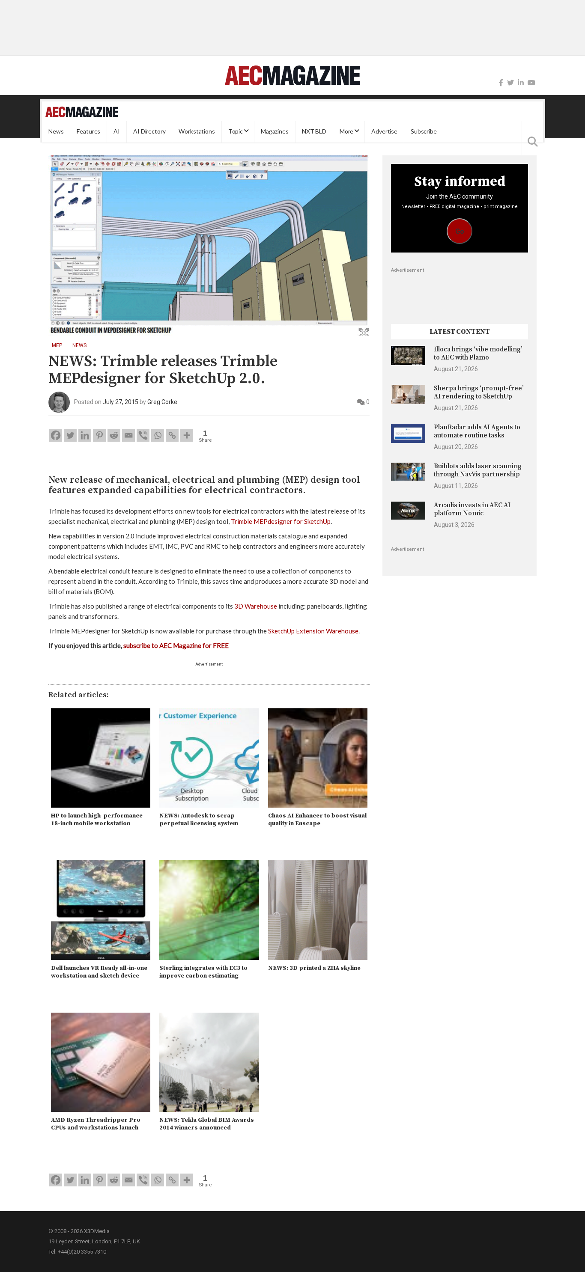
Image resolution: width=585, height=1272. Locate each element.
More (346, 131)
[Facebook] (501, 83)
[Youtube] (531, 83)
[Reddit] (113, 435)
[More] (186, 435)
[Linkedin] (84, 435)
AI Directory (149, 131)
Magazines (275, 131)
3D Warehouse (255, 606)
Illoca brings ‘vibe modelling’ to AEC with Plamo (478, 353)
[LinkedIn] (520, 83)
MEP (57, 345)
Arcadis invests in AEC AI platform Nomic (472, 509)
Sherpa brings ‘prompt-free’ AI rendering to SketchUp (479, 392)
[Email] (128, 435)
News (55, 131)
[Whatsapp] (157, 435)
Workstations (197, 131)
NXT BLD (314, 131)
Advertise (384, 131)
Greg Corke (162, 401)
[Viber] (143, 435)
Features (88, 131)
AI (116, 131)
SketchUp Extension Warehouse (313, 631)
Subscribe (424, 131)
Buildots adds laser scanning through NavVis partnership (478, 470)
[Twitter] (510, 83)
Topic (235, 131)
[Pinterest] (99, 435)
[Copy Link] (172, 435)
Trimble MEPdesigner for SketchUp (281, 521)
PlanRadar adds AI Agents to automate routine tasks (477, 431)
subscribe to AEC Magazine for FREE (176, 645)
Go (459, 231)
